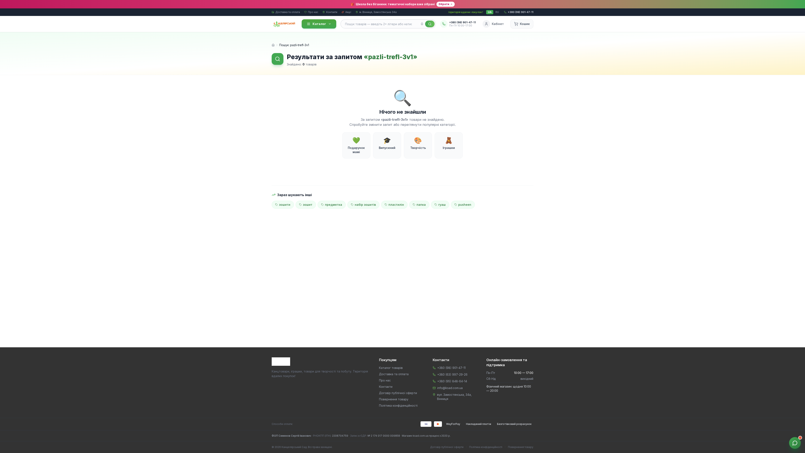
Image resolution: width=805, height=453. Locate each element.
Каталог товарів (391, 368)
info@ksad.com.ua (450, 388)
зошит (307, 204)
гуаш (442, 204)
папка (421, 204)
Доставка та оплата (287, 12)
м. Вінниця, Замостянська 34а (378, 12)
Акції (348, 12)
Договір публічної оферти (398, 393)
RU (497, 12)
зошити (284, 204)
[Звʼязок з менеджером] (795, 443)
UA (490, 12)
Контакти (331, 12)
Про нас (313, 12)
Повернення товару (393, 399)
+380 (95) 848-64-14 (452, 381)
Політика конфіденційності (398, 405)
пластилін (396, 204)
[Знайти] (430, 24)
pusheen (464, 204)
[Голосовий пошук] (422, 24)
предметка (333, 204)
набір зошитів (365, 204)
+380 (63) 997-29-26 (452, 374)
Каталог (319, 24)
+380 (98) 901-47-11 (451, 368)
